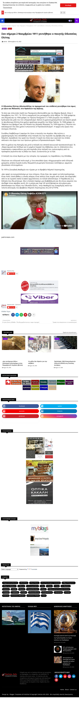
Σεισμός (68, 592)
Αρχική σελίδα (6, 26)
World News (24, 583)
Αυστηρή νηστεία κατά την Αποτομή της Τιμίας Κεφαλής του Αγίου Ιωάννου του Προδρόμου (65, 638)
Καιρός (44, 589)
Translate (34, 569)
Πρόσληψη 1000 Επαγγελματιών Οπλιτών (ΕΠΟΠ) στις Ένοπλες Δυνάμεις (65, 363)
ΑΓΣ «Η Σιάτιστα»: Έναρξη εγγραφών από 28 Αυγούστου (69, 649)
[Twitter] (17, 315)
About (67, 689)
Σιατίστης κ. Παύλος (33, 595)
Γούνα (57, 586)
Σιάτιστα (6, 595)
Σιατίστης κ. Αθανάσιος (18, 595)
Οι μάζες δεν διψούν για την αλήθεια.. (37, 362)
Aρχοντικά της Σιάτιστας (10, 583)
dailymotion (20, 421)
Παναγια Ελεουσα (34, 592)
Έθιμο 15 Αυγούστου (69, 583)
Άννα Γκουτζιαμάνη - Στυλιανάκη (51, 583)
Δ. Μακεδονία (66, 586)
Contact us (73, 689)
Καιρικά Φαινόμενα (33, 589)
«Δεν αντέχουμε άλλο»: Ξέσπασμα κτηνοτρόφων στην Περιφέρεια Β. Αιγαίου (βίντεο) (12, 363)
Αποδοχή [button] (68, 5)
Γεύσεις (50, 586)
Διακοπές (6, 589)
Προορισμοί (59, 592)
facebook (22, 406)
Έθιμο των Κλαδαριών (10, 586)
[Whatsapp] (21, 315)
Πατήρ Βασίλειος (47, 592)
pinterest (22, 416)
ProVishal (26, 694)
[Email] (29, 315)
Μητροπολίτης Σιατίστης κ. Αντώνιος (59, 589)
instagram (60, 416)
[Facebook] (13, 315)
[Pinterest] (25, 315)
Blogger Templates (16, 694)
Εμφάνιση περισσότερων (69, 332)
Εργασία (22, 589)
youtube (21, 411)
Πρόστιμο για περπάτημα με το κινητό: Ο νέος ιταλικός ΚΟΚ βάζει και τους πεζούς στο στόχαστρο (32, 12)
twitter (60, 406)
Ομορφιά (6, 592)
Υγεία (44, 595)
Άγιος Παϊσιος (35, 583)
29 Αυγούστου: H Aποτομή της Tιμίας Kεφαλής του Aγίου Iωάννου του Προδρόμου (69, 661)
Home (62, 689)
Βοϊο (43, 586)
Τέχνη (14, 26)
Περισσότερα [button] (7, 7)
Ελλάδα (4, 28)
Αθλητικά (21, 586)
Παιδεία (24, 592)
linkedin (60, 411)
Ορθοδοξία (15, 592)
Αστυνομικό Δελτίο (33, 586)
